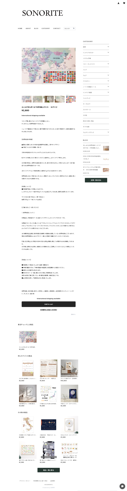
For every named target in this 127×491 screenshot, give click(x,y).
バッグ (85, 70)
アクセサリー (87, 81)
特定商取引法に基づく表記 (40, 481)
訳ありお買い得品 (88, 121)
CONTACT (57, 28)
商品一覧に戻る (48, 470)
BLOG (36, 28)
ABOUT (28, 28)
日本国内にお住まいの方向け (48, 310)
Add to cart (48, 304)
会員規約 (52, 481)
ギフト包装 (86, 126)
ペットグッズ (86, 98)
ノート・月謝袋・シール (89, 87)
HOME (20, 28)
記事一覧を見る (96, 180)
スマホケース (87, 109)
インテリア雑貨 (87, 92)
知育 (84, 47)
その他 (85, 115)
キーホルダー (87, 104)
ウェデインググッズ (88, 132)
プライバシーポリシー (24, 481)
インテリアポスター (88, 52)
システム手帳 (87, 58)
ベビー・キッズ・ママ (89, 64)
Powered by (46, 487)
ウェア (85, 75)
